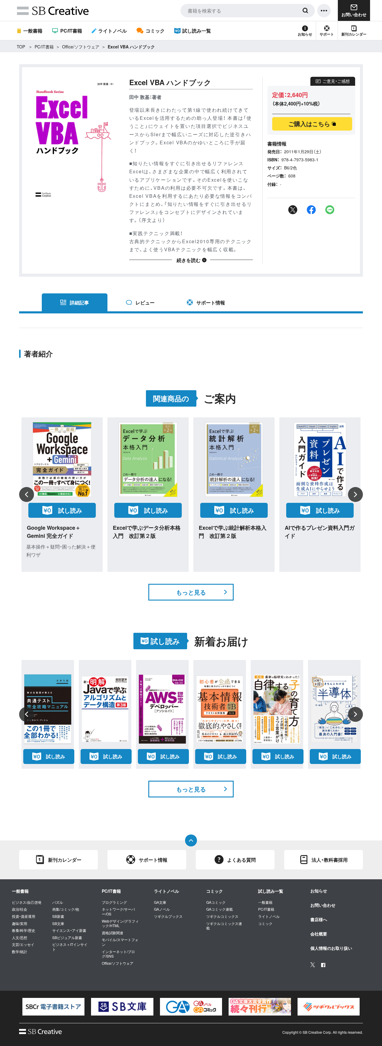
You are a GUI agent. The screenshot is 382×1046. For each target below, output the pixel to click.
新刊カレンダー (353, 34)
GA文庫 (160, 902)
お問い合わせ (322, 905)
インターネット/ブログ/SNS (118, 953)
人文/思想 (19, 937)
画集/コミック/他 (65, 909)
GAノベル (162, 909)
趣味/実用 (19, 923)
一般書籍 (32, 30)
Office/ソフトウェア (80, 47)
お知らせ (305, 34)
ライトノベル (112, 30)
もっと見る (191, 592)
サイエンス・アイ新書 (69, 930)
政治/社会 (19, 909)
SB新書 (58, 916)
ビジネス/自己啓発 (26, 902)
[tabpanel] (53, 1007)
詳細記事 (79, 302)
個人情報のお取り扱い (331, 948)
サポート (327, 34)
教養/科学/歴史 (23, 930)
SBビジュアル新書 (67, 937)
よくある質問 (241, 859)
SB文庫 (58, 923)
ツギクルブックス (168, 916)
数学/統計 (19, 951)
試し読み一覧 (196, 30)
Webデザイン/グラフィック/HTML (120, 923)
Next (355, 494)
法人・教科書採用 (330, 859)
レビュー (145, 302)
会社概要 (318, 933)
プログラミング (114, 902)
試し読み (70, 510)
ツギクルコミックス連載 (224, 925)
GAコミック (216, 902)
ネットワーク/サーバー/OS (118, 911)
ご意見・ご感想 (336, 81)
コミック (155, 30)
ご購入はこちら (309, 123)
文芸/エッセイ (23, 944)
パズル (57, 902)
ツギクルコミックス (222, 916)
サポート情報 (210, 302)
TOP (21, 47)
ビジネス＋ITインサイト (69, 946)
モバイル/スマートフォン (120, 942)
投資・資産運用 (23, 916)
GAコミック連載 (219, 909)
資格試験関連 (112, 932)
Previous (26, 494)
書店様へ (318, 919)
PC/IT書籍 (71, 30)
